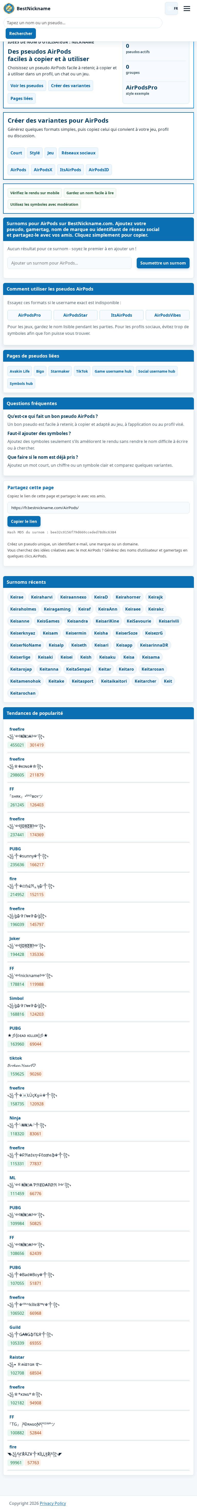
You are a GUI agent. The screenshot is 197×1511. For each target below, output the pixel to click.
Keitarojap (21, 669)
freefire (16, 729)
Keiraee (133, 609)
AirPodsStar (75, 315)
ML (12, 1178)
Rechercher (20, 33)
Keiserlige (20, 657)
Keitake (56, 681)
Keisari (101, 645)
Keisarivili (169, 621)
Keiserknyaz (22, 633)
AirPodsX (43, 170)
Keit (168, 681)
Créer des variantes (70, 85)
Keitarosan (153, 669)
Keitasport (82, 681)
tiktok (15, 1058)
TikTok (82, 371)
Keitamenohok (25, 681)
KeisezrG (154, 633)
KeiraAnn (107, 609)
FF (11, 789)
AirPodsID (99, 170)
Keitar (104, 669)
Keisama (151, 657)
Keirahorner (128, 597)
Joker (14, 938)
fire (12, 879)
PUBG (15, 849)
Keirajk (155, 597)
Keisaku (107, 657)
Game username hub (113, 371)
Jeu (50, 153)
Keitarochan (23, 693)
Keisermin (76, 633)
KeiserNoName (25, 645)
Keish (86, 657)
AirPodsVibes (167, 315)
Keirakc (156, 609)
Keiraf (84, 609)
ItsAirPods (70, 170)
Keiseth (79, 645)
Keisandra (77, 621)
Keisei (67, 657)
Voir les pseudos (27, 85)
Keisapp (124, 645)
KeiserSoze (126, 633)
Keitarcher (145, 681)
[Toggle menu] (186, 8)
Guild (15, 1327)
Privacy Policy (53, 1503)
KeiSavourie (139, 621)
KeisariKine (107, 621)
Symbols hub (21, 383)
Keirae (16, 597)
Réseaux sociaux (78, 153)
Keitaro (126, 669)
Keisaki (45, 657)
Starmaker (60, 371)
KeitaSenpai (78, 669)
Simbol (16, 998)
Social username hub (156, 371)
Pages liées (22, 98)
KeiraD (101, 597)
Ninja (15, 1118)
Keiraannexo (73, 597)
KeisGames (48, 621)
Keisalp (56, 645)
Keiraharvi (42, 597)
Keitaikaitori (114, 681)
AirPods (18, 170)
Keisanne (19, 621)
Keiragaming (57, 609)
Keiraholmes (23, 609)
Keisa (128, 657)
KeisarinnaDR (154, 645)
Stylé (35, 153)
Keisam (50, 633)
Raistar (16, 1357)
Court (16, 153)
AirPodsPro (29, 315)
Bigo (40, 371)
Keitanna (49, 669)
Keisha (101, 633)
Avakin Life (19, 371)
